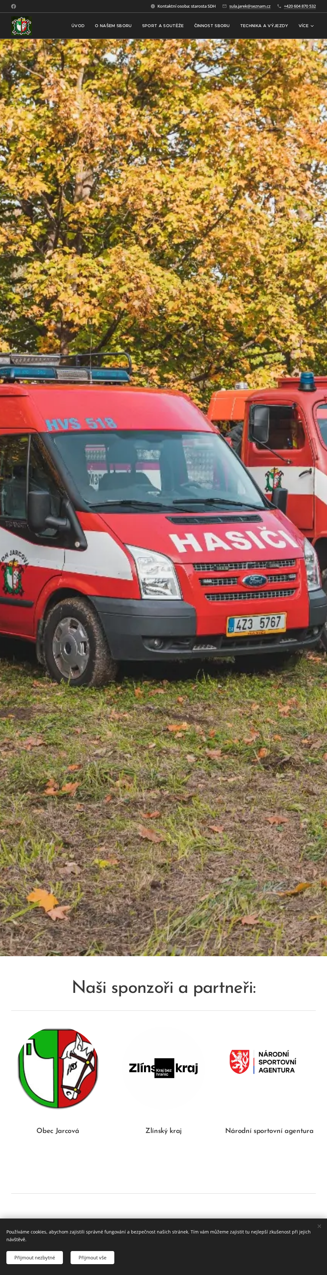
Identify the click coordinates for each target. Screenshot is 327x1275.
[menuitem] (80, 26)
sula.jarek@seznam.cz (249, 6)
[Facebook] (14, 6)
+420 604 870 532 (300, 6)
